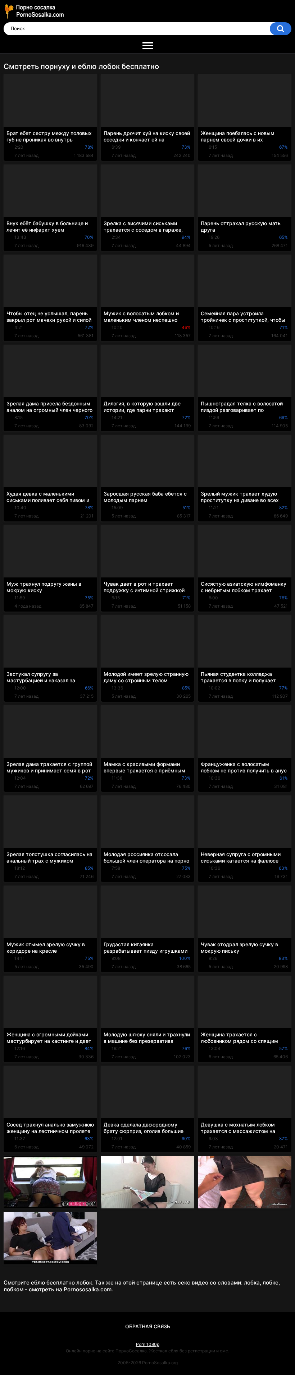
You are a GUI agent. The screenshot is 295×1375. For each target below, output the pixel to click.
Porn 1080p (147, 1344)
